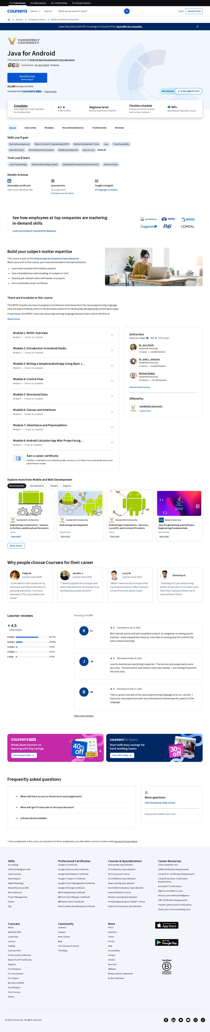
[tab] (16, 485)
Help (110, 946)
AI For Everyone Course (119, 874)
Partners (62, 932)
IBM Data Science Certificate (71, 901)
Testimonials (99, 127)
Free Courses (14, 992)
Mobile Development (68, 150)
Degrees (12, 964)
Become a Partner (16, 982)
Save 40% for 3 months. (129, 26)
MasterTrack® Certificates (20, 959)
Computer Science (37, 19)
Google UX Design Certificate (71, 887)
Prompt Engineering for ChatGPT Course (126, 901)
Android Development (19, 144)
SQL (10, 906)
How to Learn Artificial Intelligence (173, 895)
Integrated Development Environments (81, 164)
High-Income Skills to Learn (170, 891)
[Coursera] (17, 11)
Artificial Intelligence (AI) (19, 869)
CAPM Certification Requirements (173, 869)
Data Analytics (14, 878)
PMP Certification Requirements (173, 900)
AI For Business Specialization (121, 869)
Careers (11, 941)
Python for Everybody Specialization (125, 906)
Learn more (50, 91)
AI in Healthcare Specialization (122, 878)
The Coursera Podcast (68, 946)
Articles (111, 959)
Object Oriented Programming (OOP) (52, 144)
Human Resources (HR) (18, 887)
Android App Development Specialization (56, 258)
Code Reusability (121, 144)
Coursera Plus (14, 950)
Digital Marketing (15, 883)
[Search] (127, 11)
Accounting (13, 864)
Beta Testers (64, 936)
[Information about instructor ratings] (147, 338)
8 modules (21, 106)
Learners (62, 927)
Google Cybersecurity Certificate (73, 869)
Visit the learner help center (160, 802)
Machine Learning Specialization (122, 897)
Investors (112, 932)
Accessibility (114, 950)
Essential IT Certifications (170, 886)
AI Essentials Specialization (120, 864)
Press (110, 927)
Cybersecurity (14, 874)
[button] (48, 11)
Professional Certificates (19, 955)
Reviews (119, 127)
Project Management (17, 897)
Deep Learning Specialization (121, 883)
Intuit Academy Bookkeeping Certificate (76, 906)
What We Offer (14, 932)
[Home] (9, 19)
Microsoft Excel (15, 892)
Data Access (88, 150)
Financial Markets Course (119, 892)
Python (11, 901)
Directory (112, 964)
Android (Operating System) (45, 164)
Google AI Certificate (67, 864)
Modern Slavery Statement (120, 973)
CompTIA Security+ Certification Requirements (173, 880)
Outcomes (30, 127)
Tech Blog (62, 950)
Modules (49, 127)
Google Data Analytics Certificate (73, 874)
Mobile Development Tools (86, 144)
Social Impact (14, 987)
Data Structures (16, 150)
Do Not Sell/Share (116, 978)
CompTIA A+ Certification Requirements (176, 874)
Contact (111, 955)
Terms (111, 936)
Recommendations (72, 127)
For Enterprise (14, 969)
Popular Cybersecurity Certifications (175, 904)
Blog (60, 941)
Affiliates (112, 969)
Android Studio (111, 164)
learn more (171, 814)
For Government (15, 973)
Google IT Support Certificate (71, 878)
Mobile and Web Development (65, 19)
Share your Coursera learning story (174, 909)
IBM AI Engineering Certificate (71, 892)
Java (106, 144)
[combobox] (87, 11)
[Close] (197, 26)
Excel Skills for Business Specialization (125, 887)
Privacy (111, 941)
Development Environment (41, 150)
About (12, 127)
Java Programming (18, 164)
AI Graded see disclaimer (62, 193)
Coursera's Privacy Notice (125, 841)
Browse (19, 19)
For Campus (13, 978)
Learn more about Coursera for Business (34, 231)
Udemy (11, 996)
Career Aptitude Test (168, 864)
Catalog (11, 946)
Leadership (13, 936)
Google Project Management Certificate (76, 883)
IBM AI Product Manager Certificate (74, 897)
